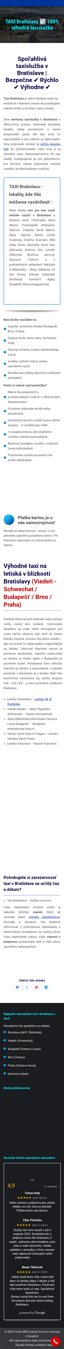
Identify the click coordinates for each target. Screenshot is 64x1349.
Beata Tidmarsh (32, 1267)
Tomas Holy (32, 1193)
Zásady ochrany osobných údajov (35, 1345)
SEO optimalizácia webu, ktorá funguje (32, 1340)
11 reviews (50, 1186)
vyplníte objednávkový (44, 917)
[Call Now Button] (55, 1341)
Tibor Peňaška (32, 1220)
